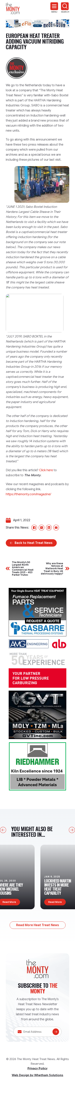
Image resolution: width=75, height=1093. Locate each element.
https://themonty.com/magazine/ (28, 494)
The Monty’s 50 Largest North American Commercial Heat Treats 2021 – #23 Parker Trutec (22, 568)
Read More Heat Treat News (37, 925)
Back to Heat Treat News (33, 543)
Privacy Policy (38, 1068)
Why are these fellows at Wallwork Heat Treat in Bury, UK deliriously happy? (52, 568)
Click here (46, 470)
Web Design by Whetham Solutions (37, 1075)
